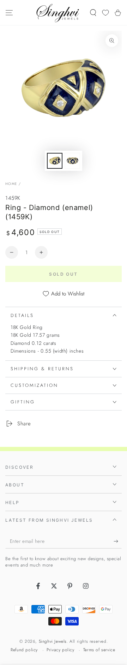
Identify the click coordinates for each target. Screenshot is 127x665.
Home (11, 183)
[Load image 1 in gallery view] (54, 161)
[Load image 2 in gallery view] (72, 161)
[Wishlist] (105, 13)
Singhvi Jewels (53, 641)
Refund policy (24, 650)
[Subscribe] (118, 541)
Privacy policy (60, 650)
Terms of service (99, 650)
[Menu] (9, 13)
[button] (93, 13)
